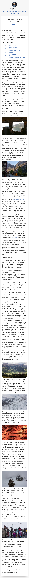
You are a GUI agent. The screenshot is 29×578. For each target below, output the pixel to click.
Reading (14, 13)
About (19, 11)
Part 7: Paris (8, 56)
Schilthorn (14, 237)
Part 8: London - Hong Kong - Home (15, 57)
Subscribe (14, 11)
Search (19, 13)
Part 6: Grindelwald (10, 54)
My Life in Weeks (7, 11)
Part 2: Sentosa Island (11, 47)
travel (14, 27)
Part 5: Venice (9, 52)
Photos (10, 13)
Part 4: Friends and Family (12, 50)
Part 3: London (9, 49)
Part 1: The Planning (10, 45)
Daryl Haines (14, 9)
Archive (24, 11)
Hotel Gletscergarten (18, 199)
